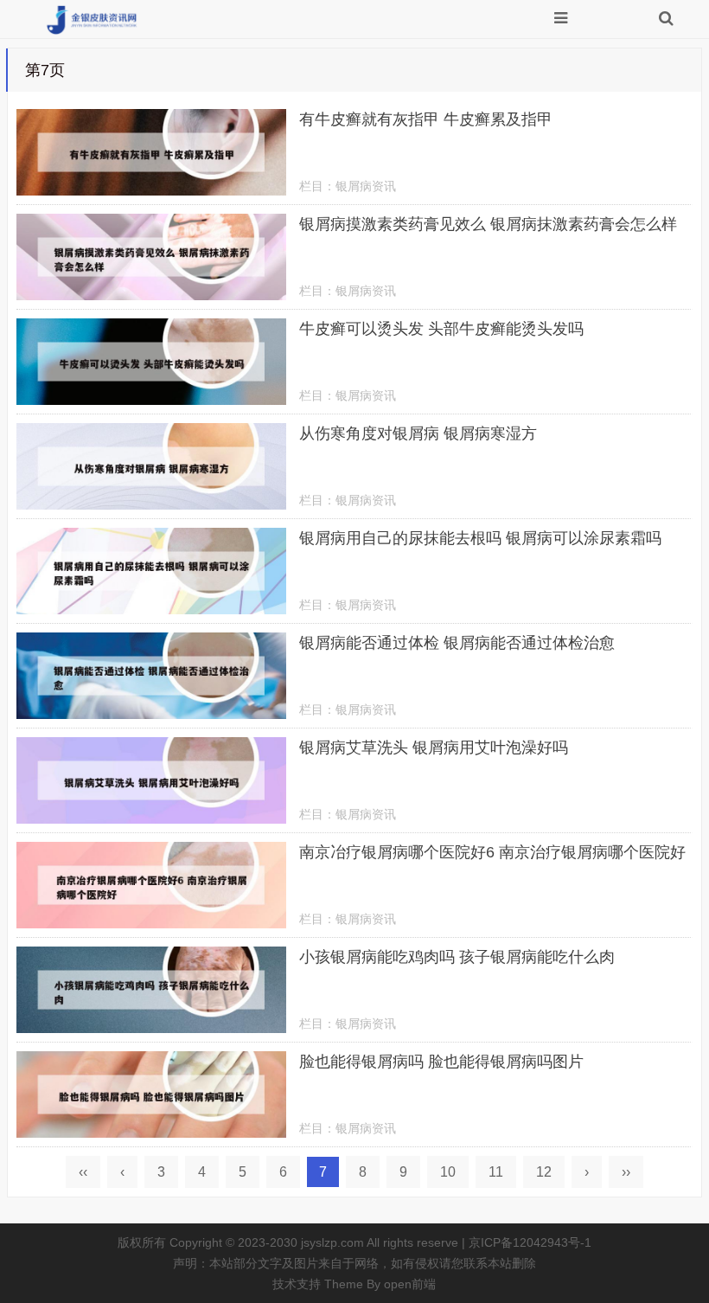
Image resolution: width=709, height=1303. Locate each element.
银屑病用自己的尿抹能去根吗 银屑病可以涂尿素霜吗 (480, 538)
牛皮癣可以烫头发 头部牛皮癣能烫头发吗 (441, 328)
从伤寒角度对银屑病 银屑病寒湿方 (418, 433)
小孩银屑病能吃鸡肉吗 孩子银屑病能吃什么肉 (457, 957)
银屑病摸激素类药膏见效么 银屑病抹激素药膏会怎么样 (488, 224)
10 (448, 1172)
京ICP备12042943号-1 (530, 1242)
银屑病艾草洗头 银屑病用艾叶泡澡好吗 (433, 747)
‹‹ (83, 1172)
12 (544, 1172)
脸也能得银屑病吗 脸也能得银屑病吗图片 (441, 1061)
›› (626, 1172)
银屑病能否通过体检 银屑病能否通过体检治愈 (457, 643)
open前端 (410, 1284)
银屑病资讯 (365, 186)
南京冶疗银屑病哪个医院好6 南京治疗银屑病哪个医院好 (492, 852)
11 (496, 1172)
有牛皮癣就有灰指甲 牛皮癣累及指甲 (426, 119)
